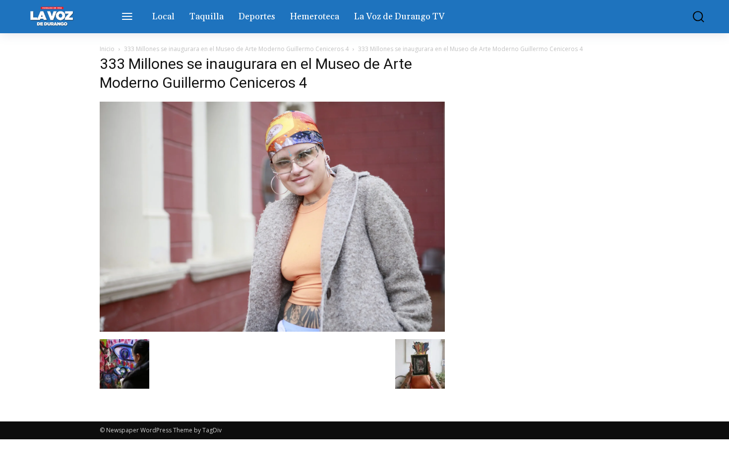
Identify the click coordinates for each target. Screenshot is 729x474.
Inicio (107, 49)
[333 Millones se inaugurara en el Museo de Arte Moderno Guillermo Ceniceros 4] (272, 329)
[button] (691, 16)
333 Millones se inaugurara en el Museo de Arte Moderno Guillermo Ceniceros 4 (236, 49)
